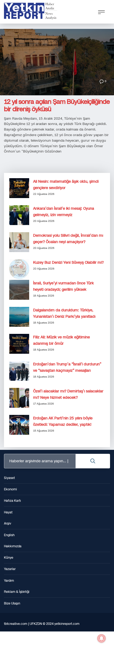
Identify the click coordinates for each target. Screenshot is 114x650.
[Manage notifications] (101, 638)
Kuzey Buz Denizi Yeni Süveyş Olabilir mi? (68, 262)
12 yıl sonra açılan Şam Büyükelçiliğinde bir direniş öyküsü (57, 105)
